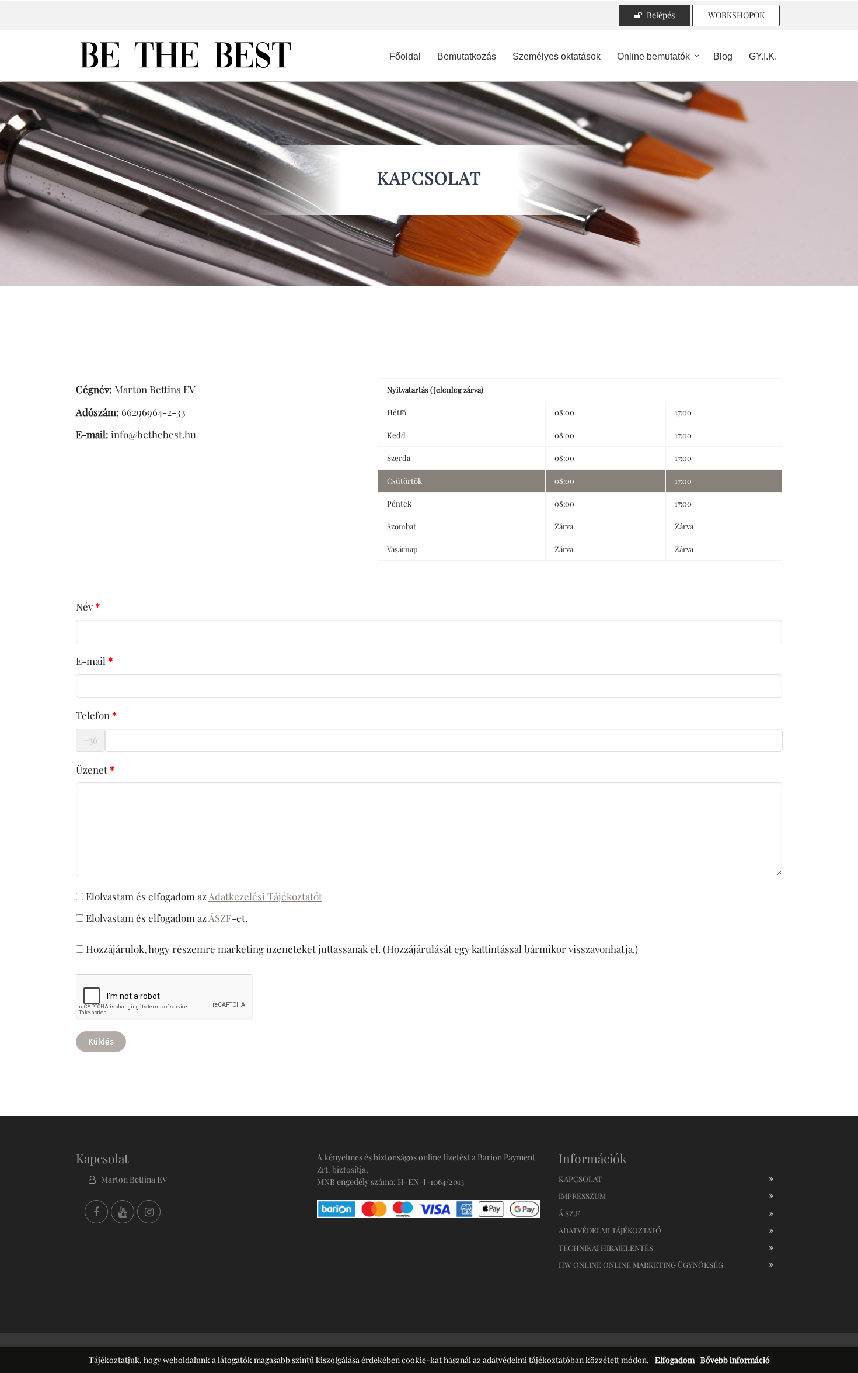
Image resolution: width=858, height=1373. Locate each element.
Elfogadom (675, 1359)
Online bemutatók (653, 56)
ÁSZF (220, 917)
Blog (723, 56)
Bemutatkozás (466, 56)
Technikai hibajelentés (606, 1248)
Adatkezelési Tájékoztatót (265, 896)
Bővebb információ (735, 1359)
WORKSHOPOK (736, 14)
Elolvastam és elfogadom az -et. (165, 917)
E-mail (91, 660)
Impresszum (582, 1196)
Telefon (93, 715)
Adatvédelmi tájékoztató (610, 1230)
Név (84, 606)
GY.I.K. (763, 56)
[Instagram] (149, 1211)
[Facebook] (96, 1211)
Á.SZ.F (569, 1213)
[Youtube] (122, 1211)
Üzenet (91, 769)
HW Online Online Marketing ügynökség (641, 1265)
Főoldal (405, 56)
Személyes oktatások (556, 56)
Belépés (661, 14)
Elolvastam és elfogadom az (202, 896)
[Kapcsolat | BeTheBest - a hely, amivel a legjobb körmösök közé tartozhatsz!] (185, 54)
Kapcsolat (580, 1179)
